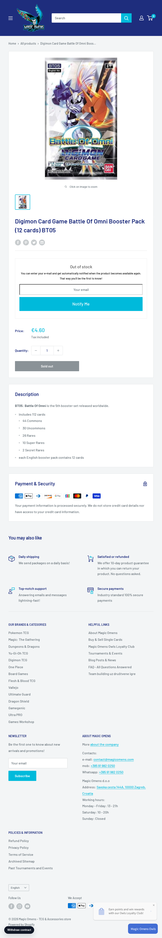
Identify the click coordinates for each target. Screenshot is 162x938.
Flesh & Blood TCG (21, 681)
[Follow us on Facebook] (11, 906)
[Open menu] (10, 18)
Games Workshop (21, 722)
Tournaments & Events (105, 653)
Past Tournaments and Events (30, 868)
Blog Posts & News (102, 660)
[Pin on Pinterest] (26, 242)
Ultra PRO (15, 715)
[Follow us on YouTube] (27, 906)
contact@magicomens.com (113, 759)
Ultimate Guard (19, 694)
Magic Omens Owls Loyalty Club (111, 646)
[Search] (126, 18)
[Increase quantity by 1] (58, 350)
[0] (150, 18)
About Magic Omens (102, 633)
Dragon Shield (18, 701)
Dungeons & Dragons (24, 646)
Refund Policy (18, 841)
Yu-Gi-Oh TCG (18, 653)
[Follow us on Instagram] (19, 906)
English (15, 887)
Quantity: (22, 350)
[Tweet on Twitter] (34, 242)
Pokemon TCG (18, 633)
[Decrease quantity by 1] (35, 350)
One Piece (15, 667)
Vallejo (13, 687)
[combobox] (86, 18)
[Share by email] (42, 242)
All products (28, 43)
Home (12, 43)
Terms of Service (20, 854)
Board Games (18, 674)
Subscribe (22, 776)
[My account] (141, 18)
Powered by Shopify (21, 924)
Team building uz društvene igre (112, 674)
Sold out (47, 366)
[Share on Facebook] (18, 242)
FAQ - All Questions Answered (110, 667)
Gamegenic (16, 708)
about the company (104, 744)
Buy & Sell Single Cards (105, 639)
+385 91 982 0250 (103, 766)
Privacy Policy (18, 847)
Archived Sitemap (21, 861)
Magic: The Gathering (24, 639)
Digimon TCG (17, 660)
